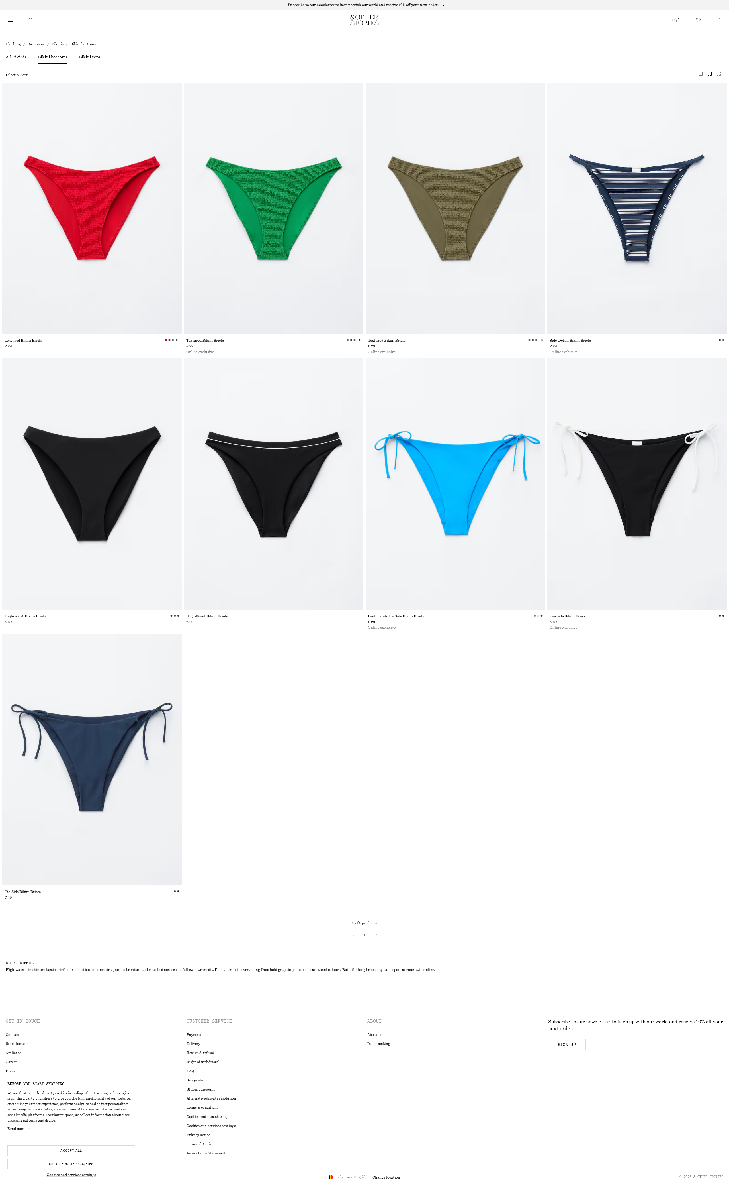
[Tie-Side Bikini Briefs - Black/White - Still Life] (637, 484)
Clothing (13, 44)
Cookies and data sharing (207, 1116)
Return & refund (200, 1053)
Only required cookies (71, 1163)
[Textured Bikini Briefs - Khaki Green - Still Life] (455, 208)
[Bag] (718, 20)
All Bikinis (16, 57)
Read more (16, 1128)
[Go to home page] (364, 20)
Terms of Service (200, 1144)
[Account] (677, 20)
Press (10, 1071)
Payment (194, 1034)
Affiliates (13, 1053)
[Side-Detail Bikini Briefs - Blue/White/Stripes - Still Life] (637, 208)
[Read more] (364, 5)
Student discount (201, 1089)
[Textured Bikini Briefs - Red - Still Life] (92, 208)
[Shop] (10, 20)
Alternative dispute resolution (211, 1098)
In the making (378, 1043)
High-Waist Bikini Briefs (25, 616)
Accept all (71, 1150)
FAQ (190, 1071)
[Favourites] (698, 20)
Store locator (17, 1043)
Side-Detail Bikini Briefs (570, 340)
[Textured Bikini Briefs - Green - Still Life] (273, 208)
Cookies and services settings (71, 1175)
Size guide (195, 1080)
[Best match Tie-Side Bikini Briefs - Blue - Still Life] (455, 484)
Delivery (193, 1043)
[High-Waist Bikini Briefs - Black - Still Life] (92, 484)
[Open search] (31, 20)
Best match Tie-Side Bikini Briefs (396, 616)
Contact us (15, 1034)
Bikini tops (90, 57)
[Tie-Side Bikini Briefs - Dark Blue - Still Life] (92, 759)
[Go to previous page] (353, 935)
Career (11, 1062)
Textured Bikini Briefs (23, 340)
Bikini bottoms (52, 57)
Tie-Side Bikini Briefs (568, 616)
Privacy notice (198, 1135)
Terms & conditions (202, 1107)
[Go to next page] (376, 935)
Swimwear (36, 44)
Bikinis (58, 44)
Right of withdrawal (203, 1062)
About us (374, 1034)
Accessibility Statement (206, 1153)
